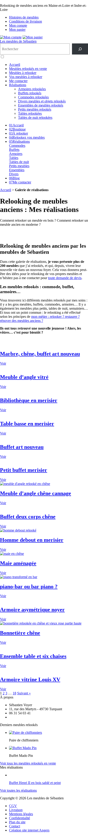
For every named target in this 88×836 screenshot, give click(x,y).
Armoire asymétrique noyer (32, 610)
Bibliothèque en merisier (28, 400)
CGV (13, 806)
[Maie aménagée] (12, 554)
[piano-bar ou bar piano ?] (18, 577)
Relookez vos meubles (27, 137)
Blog (14, 178)
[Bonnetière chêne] (40, 623)
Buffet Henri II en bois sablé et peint (35, 783)
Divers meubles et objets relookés (42, 101)
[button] (2, 56)
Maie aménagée (18, 563)
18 (14, 693)
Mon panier (17, 29)
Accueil (14, 64)
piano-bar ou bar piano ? (29, 586)
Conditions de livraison (25, 21)
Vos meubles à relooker (25, 77)
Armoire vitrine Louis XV (30, 679)
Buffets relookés (29, 93)
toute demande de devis (64, 278)
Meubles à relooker (22, 73)
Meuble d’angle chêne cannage (35, 493)
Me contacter (18, 81)
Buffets (14, 150)
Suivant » (24, 693)
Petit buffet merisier (23, 470)
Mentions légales (21, 814)
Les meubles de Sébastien (18, 41)
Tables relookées (30, 113)
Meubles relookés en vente (28, 69)
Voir (3, 363)
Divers (14, 174)
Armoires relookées (32, 89)
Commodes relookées (33, 97)
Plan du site (17, 822)
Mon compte (18, 25)
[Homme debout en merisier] (18, 530)
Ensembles (16, 170)
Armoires (15, 154)
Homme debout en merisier (31, 540)
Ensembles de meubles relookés (40, 105)
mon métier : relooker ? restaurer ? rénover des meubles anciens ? (40, 319)
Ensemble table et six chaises (33, 656)
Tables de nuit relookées (35, 117)
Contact (14, 826)
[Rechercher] (80, 49)
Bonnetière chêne (20, 633)
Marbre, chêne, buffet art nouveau (40, 354)
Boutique (17, 129)
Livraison (16, 810)
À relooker (18, 133)
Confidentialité (19, 818)
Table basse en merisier (27, 424)
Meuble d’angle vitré (24, 377)
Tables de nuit (19, 162)
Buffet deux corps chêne (28, 517)
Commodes (17, 145)
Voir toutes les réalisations (18, 790)
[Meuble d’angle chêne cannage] (25, 484)
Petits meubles (19, 166)
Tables (13, 158)
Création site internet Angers (29, 830)
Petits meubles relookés (34, 109)
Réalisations (17, 85)
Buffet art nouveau (22, 447)
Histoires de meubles (24, 17)
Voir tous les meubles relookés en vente (28, 763)
